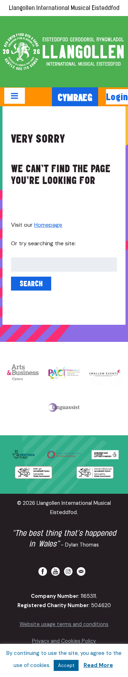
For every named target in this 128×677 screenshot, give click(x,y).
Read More (98, 665)
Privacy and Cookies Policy (64, 641)
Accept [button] (66, 665)
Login (117, 96)
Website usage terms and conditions (64, 624)
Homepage (48, 225)
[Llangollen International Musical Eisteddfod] (64, 51)
